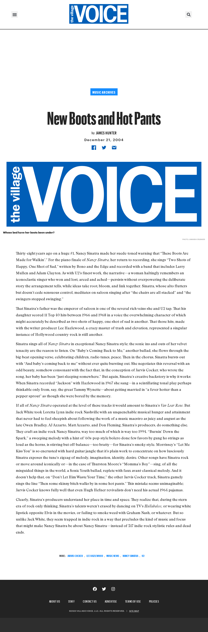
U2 (143, 555)
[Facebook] (95, 589)
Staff (71, 601)
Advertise (111, 601)
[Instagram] (113, 589)
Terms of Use (133, 601)
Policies (154, 601)
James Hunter (106, 132)
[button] (14, 14)
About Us (54, 601)
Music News (112, 555)
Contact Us (90, 601)
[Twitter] (104, 589)
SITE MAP (134, 611)
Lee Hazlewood (95, 555)
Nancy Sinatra (130, 555)
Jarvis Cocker (75, 555)
